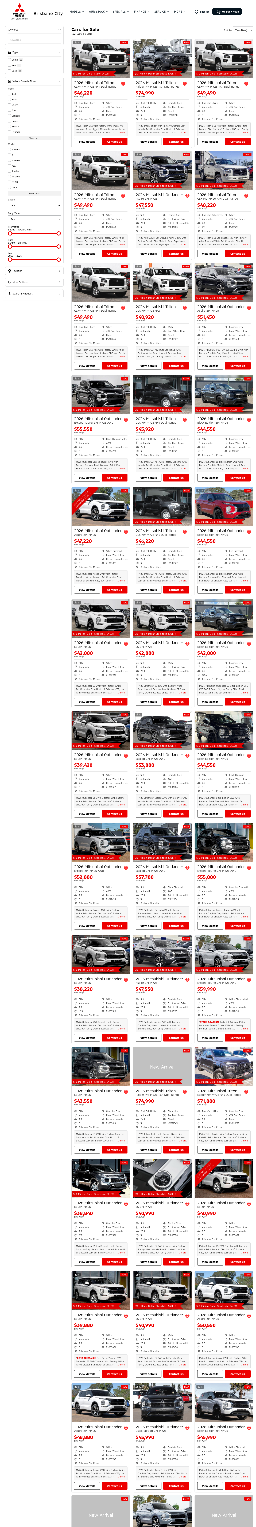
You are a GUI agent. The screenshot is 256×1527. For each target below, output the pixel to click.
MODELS (75, 11)
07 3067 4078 (230, 11)
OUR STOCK (97, 11)
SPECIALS (119, 11)
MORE (178, 11)
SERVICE (160, 11)
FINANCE (140, 11)
